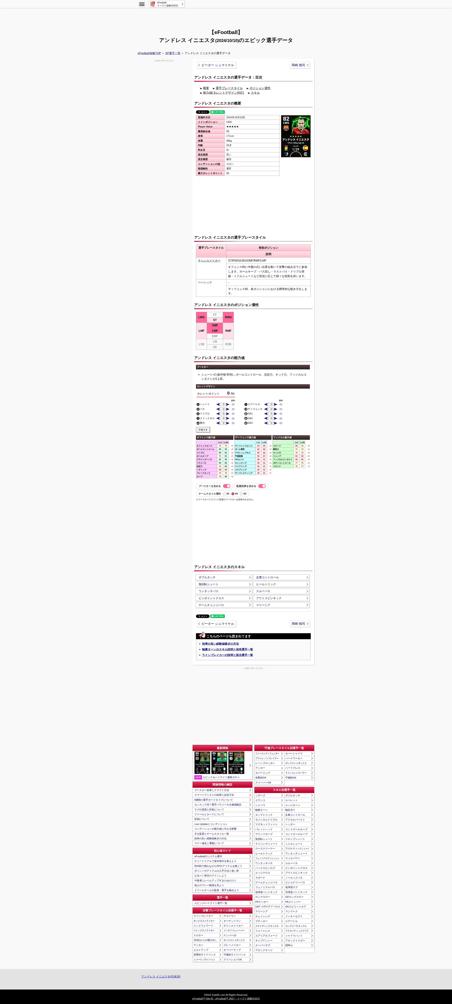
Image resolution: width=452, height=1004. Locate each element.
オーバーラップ (232, 949)
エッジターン (292, 805)
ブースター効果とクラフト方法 (211, 790)
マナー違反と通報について (209, 843)
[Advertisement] (226, 17)
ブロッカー (261, 921)
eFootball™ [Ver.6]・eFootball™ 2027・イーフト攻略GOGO (226, 998)
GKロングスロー (294, 896)
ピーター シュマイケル (217, 65)
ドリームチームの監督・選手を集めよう (216, 890)
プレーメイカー (232, 945)
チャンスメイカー (209, 260)
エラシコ (260, 800)
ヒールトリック (266, 584)
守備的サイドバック (235, 954)
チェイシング (262, 916)
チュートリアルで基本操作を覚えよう (215, 861)
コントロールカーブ (296, 829)
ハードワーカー (294, 758)
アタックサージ (264, 950)
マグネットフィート (266, 824)
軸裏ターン (261, 809)
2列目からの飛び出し (205, 940)
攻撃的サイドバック (205, 954)
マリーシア (263, 605)
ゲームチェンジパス (211, 605)
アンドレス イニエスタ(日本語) (160, 976)
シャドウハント (294, 935)
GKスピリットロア (295, 906)
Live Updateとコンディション (211, 824)
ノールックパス (294, 877)
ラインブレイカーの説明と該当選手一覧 (227, 655)
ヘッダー (290, 824)
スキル (255, 92)
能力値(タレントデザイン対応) (223, 92)
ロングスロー (262, 896)
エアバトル (291, 921)
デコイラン (230, 916)
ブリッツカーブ (264, 834)
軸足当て (290, 809)
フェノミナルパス (265, 887)
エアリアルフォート (266, 935)
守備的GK (290, 777)
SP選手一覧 (172, 53)
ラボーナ (260, 877)
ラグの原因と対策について (209, 809)
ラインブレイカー (203, 916)
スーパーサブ (262, 945)
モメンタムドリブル (266, 819)
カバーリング (262, 772)
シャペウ (260, 805)
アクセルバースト (295, 819)
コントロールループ (296, 834)
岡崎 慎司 (298, 65)
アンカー (198, 945)
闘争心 (289, 945)
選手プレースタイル (229, 88)
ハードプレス (292, 767)
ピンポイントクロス (211, 598)
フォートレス (262, 930)
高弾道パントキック (296, 892)
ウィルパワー (292, 858)
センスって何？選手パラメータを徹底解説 (217, 804)
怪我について (201, 819)
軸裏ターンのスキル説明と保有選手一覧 (227, 649)
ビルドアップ (201, 949)
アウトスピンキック (269, 598)
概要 (206, 88)
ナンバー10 (230, 935)
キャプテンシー (264, 940)
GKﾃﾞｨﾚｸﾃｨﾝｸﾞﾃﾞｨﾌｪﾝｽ (267, 906)
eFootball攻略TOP (149, 53)
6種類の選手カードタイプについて (213, 799)
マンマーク (291, 911)
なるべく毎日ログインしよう (210, 875)
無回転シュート (208, 584)
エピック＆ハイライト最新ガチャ (217, 777)
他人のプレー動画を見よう (209, 885)
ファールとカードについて (209, 814)
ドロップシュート (295, 839)
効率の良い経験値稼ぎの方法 (220, 643)
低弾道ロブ (291, 887)
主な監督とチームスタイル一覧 (211, 833)
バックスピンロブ (265, 868)
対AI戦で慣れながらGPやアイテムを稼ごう (218, 866)
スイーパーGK (263, 782)
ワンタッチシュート (296, 853)
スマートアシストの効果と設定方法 (214, 794)
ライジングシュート (266, 843)
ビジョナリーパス (295, 882)
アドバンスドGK (233, 959)
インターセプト (294, 916)
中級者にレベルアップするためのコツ (215, 880)
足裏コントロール (267, 577)
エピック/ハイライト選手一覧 (210, 903)
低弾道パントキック (266, 892)
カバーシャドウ (294, 753)
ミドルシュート (294, 843)
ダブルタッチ (207, 577)
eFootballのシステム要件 (208, 856)
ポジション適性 (259, 88)
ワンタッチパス (208, 591)
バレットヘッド (264, 829)
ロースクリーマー (265, 848)
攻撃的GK (260, 777)
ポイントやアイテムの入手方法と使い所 (216, 870)
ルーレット (291, 800)
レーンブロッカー (265, 763)
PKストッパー (293, 901)
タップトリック (264, 814)
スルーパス (263, 591)
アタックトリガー (295, 940)
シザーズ (260, 795)
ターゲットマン (232, 920)
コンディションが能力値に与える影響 (215, 828)
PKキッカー (261, 901)
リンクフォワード (203, 925)
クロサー (198, 935)
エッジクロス (262, 872)
